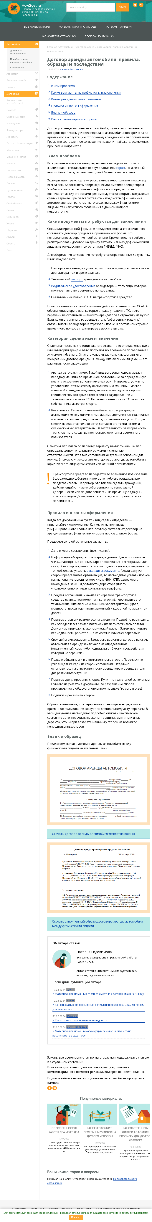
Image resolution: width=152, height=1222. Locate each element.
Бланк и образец (63, 112)
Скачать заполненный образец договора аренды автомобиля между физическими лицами (97, 923)
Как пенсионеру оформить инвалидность (81, 1020)
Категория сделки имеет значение (76, 99)
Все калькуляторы (37, 26)
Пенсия (70, 1000)
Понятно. (76, 1217)
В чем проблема (63, 86)
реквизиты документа (103, 571)
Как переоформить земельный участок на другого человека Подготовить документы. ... (100, 1149)
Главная (52, 47)
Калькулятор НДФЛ (118, 26)
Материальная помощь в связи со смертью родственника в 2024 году (99, 994)
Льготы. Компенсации (77, 1027)
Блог (9, 250)
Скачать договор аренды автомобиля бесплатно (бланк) (93, 834)
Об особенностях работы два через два (64, 1130)
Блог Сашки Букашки (99, 36)
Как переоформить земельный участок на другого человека (100, 1132)
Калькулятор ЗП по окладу (78, 26)
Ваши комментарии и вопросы (74, 119)
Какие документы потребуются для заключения (86, 92)
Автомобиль (66, 47)
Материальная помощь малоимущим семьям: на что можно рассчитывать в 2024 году (91, 1033)
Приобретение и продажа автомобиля (21, 61)
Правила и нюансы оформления (74, 106)
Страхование (17, 67)
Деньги (70, 989)
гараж (120, 168)
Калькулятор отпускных (59, 36)
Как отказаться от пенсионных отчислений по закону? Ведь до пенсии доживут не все (98, 1007)
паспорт (77, 279)
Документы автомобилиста (18, 52)
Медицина (72, 1016)
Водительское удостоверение (73, 286)
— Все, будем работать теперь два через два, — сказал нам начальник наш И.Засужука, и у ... (64, 1146)
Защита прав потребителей (15, 102)
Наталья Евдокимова (71, 69)
